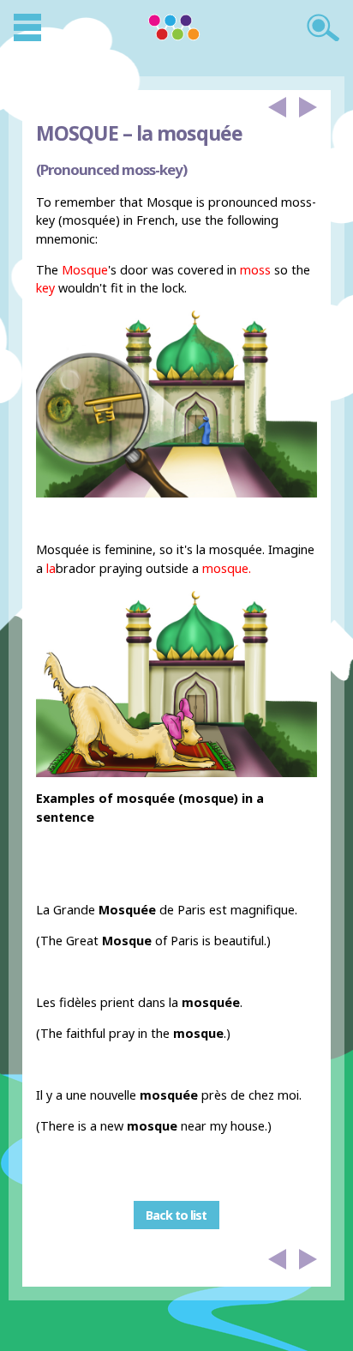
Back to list (176, 1215)
